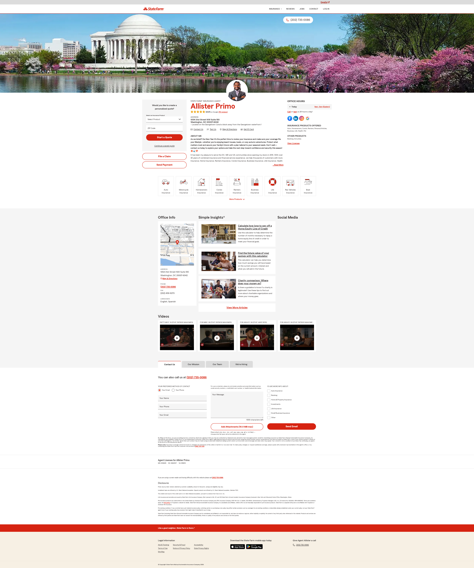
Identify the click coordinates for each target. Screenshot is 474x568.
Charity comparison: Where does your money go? (253, 282)
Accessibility (198, 545)
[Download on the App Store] (237, 546)
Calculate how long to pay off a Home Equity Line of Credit (255, 227)
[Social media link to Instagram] (301, 118)
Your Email (166, 390)
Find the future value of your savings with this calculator (253, 254)
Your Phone (180, 390)
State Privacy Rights (201, 548)
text (295, 112)
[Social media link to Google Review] (307, 118)
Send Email (292, 426)
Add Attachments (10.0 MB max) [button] (237, 427)
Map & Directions (169, 279)
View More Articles (237, 307)
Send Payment (164, 165)
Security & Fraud (179, 545)
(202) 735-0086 (168, 287)
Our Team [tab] (217, 364)
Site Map (161, 552)
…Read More (278, 165)
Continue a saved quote (164, 146)
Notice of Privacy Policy (181, 548)
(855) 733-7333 (199, 446)
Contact (313, 9)
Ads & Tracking (163, 545)
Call (289, 112)
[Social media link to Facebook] (289, 118)
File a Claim (164, 156)
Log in (326, 9)
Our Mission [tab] (193, 364)
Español (324, 2)
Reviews (290, 9)
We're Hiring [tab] (241, 364)
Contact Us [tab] (169, 364)
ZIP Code (151, 128)
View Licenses (293, 143)
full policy (167, 502)
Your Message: (218, 395)
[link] (153, 8)
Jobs (301, 9)
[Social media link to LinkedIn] (295, 118)
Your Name (164, 398)
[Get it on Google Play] (254, 546)
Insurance (274, 9)
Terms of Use (163, 548)
